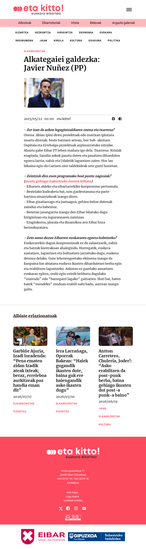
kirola (59, 40)
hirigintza (65, 32)
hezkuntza (43, 32)
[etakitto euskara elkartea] (38, 9)
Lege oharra (72, 496)
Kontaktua (73, 482)
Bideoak (95, 23)
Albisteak (24, 23)
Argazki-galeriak (123, 23)
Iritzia (75, 23)
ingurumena (24, 40)
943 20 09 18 (81, 478)
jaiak (43, 40)
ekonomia (86, 32)
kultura (76, 40)
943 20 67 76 (65, 478)
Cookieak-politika (73, 500)
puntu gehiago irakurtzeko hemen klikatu (58, 181)
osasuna (94, 40)
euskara (106, 32)
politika (114, 40)
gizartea (21, 32)
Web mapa (72, 492)
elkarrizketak (34, 51)
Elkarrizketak (51, 23)
